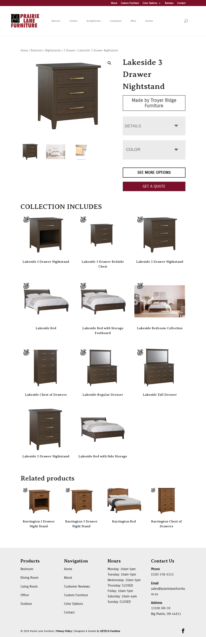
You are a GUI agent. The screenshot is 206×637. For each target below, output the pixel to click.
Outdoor (149, 21)
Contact (181, 3)
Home (24, 50)
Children (73, 21)
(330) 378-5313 (162, 574)
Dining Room (29, 578)
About (114, 3)
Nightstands (53, 50)
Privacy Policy (64, 631)
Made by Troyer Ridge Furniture (154, 102)
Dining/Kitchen (94, 21)
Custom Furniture (130, 3)
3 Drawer (69, 50)
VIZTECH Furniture (110, 631)
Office (133, 21)
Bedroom (56, 21)
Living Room (116, 21)
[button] (109, 63)
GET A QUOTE (154, 186)
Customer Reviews (77, 586)
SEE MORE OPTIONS (154, 172)
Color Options (150, 3)
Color (133, 149)
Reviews (169, 3)
